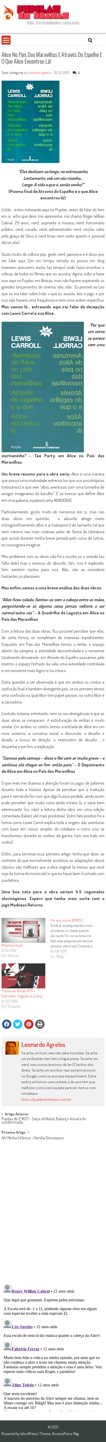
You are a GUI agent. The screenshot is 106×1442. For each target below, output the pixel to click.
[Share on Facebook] (6, 1024)
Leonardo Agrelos (39, 72)
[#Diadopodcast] (23, 930)
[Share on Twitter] (17, 1024)
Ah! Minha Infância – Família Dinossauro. (33, 1138)
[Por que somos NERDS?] (74, 938)
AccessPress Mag (65, 1433)
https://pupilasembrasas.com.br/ (46, 1099)
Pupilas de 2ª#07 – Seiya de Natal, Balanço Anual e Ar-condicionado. (44, 1121)
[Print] (40, 1024)
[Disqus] (53, 1213)
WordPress (29, 1433)
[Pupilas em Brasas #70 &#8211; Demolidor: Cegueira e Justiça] (23, 975)
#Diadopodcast (12, 945)
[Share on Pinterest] (28, 1024)
